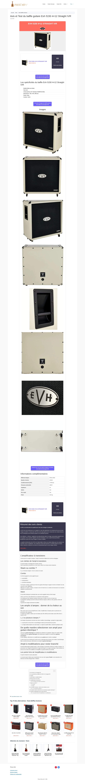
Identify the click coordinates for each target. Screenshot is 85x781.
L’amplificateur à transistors (35, 680)
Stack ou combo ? (33, 682)
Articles (65, 4)
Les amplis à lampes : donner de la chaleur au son (39, 687)
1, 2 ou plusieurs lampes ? (37, 688)
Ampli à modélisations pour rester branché (39, 691)
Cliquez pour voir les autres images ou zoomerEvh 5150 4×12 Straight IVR (42, 468)
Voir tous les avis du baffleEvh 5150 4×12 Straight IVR (42, 76)
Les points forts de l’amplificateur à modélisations (42, 692)
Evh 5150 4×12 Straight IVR (42, 23)
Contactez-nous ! (14, 770)
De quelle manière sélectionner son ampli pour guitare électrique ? (42, 689)
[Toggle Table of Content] (53, 671)
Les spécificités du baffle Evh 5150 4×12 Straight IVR (40, 674)
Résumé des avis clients (35, 678)
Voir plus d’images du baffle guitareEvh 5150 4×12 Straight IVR (42, 104)
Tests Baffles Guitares (23, 12)
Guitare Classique (51, 4)
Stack (33, 685)
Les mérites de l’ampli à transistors (38, 681)
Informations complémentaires (36, 677)
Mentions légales (13, 772)
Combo (33, 684)
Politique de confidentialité (15, 774)
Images (31, 675)
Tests (71, 4)
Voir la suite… (23, 548)
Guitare (44, 4)
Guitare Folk (59, 4)
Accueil (12, 12)
